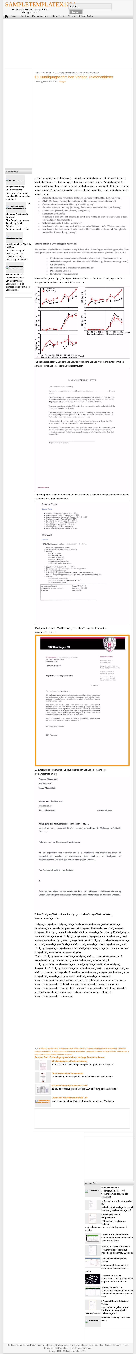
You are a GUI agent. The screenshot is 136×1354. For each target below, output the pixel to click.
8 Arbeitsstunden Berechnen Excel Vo (69, 1085)
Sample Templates (78, 1345)
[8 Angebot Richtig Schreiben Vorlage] (92, 1309)
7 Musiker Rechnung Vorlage (114, 1234)
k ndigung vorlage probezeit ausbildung (101, 1048)
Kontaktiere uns (40, 16)
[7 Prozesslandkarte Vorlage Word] (42, 1081)
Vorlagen (47, 73)
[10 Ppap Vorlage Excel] (92, 1295)
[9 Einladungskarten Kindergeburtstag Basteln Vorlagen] (43, 1069)
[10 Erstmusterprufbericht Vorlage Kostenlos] (93, 1209)
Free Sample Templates (80, 1348)
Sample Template (113, 1345)
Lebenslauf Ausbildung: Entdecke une (70, 1098)
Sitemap (72, 16)
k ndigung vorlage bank (48, 1048)
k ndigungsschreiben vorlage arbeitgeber (68, 1051)
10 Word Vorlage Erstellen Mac (115, 1246)
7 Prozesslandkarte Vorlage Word (67, 1073)
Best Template (61, 1348)
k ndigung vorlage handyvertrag (71, 1048)
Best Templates (96, 1345)
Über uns (24, 16)
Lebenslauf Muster (110, 1187)
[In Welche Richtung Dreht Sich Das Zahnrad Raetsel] (92, 1320)
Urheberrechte (58, 16)
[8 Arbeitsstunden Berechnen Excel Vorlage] (42, 1093)
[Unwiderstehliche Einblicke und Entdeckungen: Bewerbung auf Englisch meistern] (14, 238)
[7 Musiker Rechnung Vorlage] (92, 1241)
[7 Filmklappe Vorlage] (92, 1283)
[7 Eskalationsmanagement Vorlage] (92, 1266)
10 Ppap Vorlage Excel (111, 1287)
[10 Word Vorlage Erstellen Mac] (93, 1254)
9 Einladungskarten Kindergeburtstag (69, 1061)
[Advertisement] (65, 42)
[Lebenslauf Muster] (92, 1190)
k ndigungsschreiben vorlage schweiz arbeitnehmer (106, 1051)
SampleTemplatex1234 (40, 4)
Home (14, 16)
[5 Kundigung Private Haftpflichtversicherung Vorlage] (92, 1223)
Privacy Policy (86, 16)
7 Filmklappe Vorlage (111, 1275)
